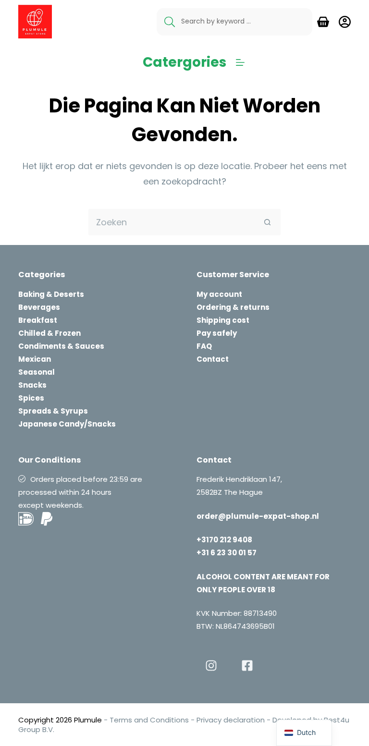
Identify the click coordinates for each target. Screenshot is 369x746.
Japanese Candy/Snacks (67, 424)
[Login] (345, 22)
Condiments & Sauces (61, 346)
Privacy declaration (231, 720)
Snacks (32, 385)
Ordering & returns (233, 307)
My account (219, 294)
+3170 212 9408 (224, 540)
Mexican (34, 359)
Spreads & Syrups (53, 411)
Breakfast (37, 320)
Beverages (39, 307)
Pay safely (217, 333)
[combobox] (172, 222)
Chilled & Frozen (49, 333)
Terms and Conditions (149, 720)
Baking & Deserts (51, 294)
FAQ (204, 346)
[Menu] (240, 62)
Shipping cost (223, 320)
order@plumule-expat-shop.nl (258, 516)
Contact (213, 359)
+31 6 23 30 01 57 (227, 553)
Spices (31, 398)
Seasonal (36, 372)
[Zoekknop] (267, 222)
